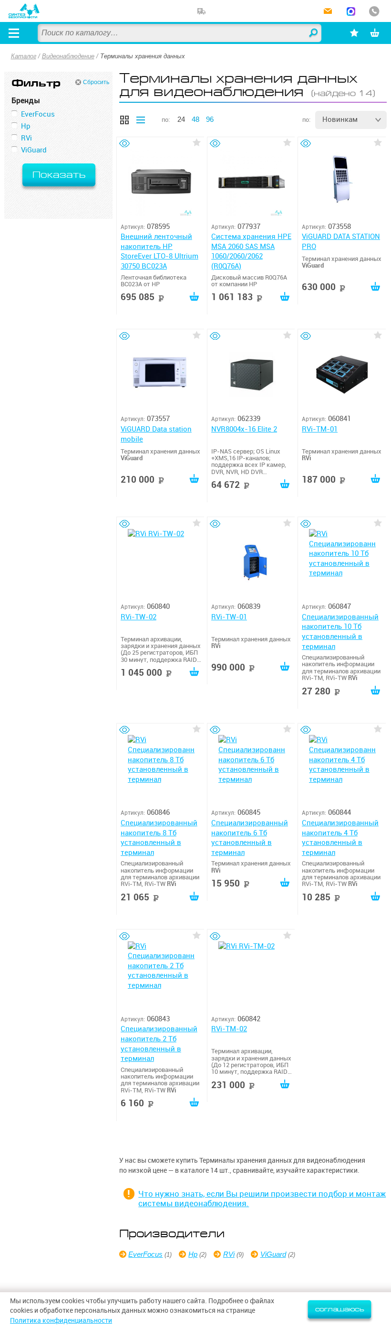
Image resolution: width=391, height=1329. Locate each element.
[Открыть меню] (14, 33)
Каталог (23, 56)
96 (210, 119)
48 (195, 119)
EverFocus (145, 1254)
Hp (192, 1254)
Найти (314, 33)
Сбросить (96, 82)
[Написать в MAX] (351, 12)
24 (181, 119)
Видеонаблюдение (68, 56)
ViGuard (273, 1254)
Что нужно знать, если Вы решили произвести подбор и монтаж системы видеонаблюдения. (262, 1199)
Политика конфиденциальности (61, 1320)
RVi (229, 1254)
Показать (58, 175)
